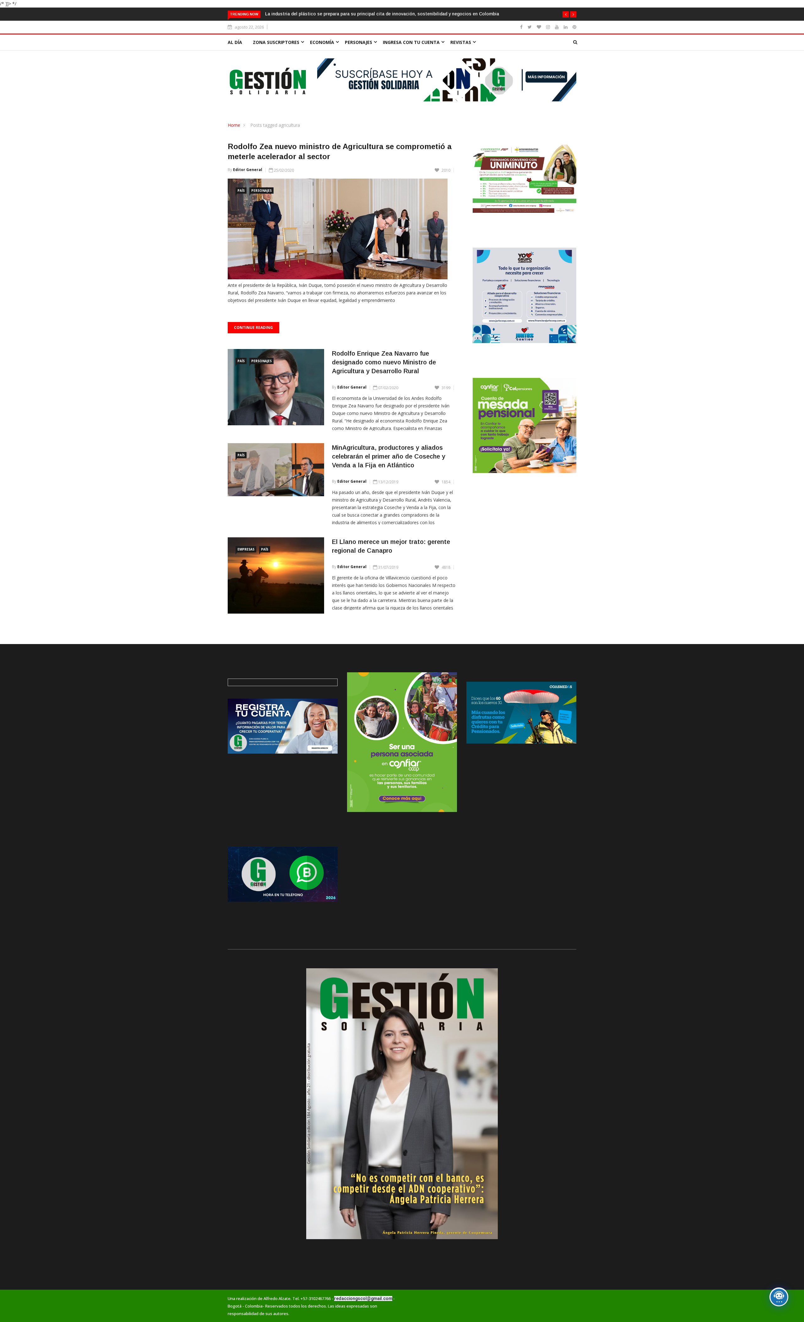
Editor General (247, 169)
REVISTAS (460, 42)
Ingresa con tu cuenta (411, 42)
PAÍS (241, 190)
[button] (565, 14)
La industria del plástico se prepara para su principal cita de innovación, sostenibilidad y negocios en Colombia (382, 13)
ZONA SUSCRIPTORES (276, 42)
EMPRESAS (245, 549)
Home (234, 125)
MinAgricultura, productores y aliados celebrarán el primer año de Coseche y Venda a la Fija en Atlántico (388, 456)
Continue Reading (253, 327)
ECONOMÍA (322, 42)
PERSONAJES (358, 42)
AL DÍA (235, 42)
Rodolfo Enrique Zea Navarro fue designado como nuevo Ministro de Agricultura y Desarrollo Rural (384, 362)
